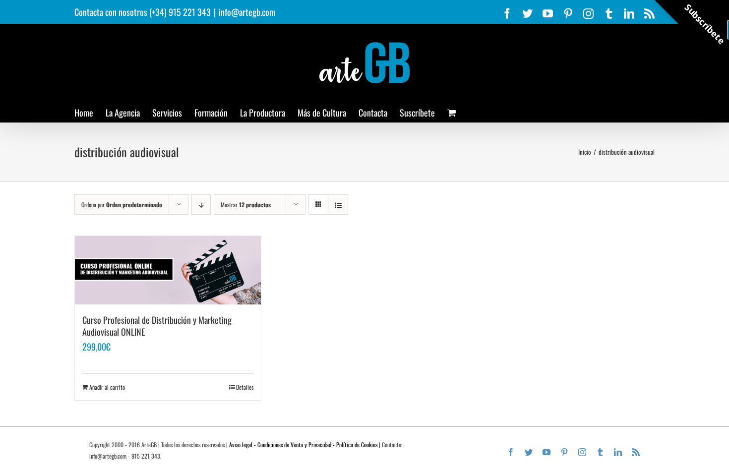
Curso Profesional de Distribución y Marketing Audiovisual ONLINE (157, 325)
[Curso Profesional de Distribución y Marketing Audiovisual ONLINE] (168, 270)
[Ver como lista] (338, 204)
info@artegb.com (247, 11)
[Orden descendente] (201, 204)
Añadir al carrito (107, 387)
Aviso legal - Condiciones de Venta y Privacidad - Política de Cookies (303, 444)
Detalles (244, 387)
